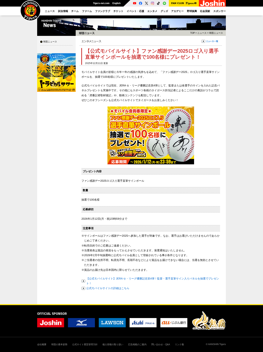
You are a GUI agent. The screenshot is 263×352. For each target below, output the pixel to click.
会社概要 (41, 344)
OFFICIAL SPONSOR (52, 313)
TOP (192, 33)
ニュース (202, 33)
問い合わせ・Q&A (160, 344)
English (116, 3)
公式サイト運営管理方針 (85, 344)
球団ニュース (50, 41)
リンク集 (179, 344)
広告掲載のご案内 (137, 344)
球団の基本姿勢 (59, 344)
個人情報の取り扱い (112, 344)
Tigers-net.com (101, 3)
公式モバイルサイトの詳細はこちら (107, 288)
